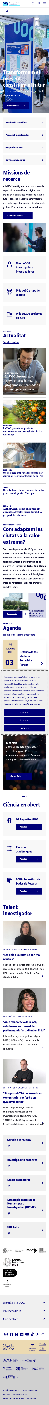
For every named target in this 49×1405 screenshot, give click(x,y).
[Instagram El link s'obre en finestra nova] (6, 1334)
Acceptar (24, 712)
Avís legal (6, 1394)
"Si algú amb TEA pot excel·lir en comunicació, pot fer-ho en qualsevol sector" (22, 1097)
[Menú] (44, 3)
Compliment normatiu (11, 1390)
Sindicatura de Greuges (30, 1390)
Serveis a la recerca (19, 1140)
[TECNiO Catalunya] (24, 1273)
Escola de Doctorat (18, 1180)
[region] (24, 702)
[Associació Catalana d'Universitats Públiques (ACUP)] (10, 1360)
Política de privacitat (20, 1394)
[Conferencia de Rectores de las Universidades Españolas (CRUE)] (7, 1368)
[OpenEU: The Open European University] (42, 1346)
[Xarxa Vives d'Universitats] (29, 1360)
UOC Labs (13, 1227)
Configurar (24, 728)
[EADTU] (10, 1377)
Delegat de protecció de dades (14, 1398)
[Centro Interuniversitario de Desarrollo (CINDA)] (22, 1368)
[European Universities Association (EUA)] (38, 1368)
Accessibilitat (31, 1398)
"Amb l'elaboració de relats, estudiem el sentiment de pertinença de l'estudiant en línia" (24, 1026)
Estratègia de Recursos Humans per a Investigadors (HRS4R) (21, 1203)
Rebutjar (24, 720)
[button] (23, 796)
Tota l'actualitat (11, 342)
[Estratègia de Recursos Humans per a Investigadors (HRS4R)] (32, 1346)
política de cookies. (32, 704)
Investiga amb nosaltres (22, 1160)
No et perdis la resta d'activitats (19, 634)
